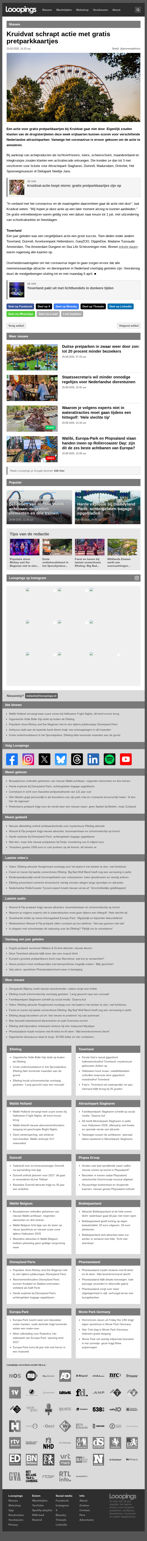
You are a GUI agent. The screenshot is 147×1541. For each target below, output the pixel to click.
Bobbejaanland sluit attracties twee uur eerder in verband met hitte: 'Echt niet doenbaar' (105, 1239)
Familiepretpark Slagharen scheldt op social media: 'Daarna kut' (47, 999)
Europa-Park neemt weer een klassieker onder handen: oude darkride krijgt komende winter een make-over (40, 1324)
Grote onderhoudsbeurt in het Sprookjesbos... (55, 562)
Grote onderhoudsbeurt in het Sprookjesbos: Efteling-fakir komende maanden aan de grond (64, 735)
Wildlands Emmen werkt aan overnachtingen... (119, 562)
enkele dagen (128, 247)
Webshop (82, 9)
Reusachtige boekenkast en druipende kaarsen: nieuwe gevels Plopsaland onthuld (108, 1187)
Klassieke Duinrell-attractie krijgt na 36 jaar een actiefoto (39, 1187)
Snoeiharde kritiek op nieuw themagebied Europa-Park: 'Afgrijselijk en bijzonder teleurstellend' (66, 918)
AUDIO (50, 428)
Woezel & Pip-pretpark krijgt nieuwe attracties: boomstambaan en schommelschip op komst (64, 831)
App (11, 1510)
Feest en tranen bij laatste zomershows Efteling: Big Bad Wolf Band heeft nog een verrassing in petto (70, 872)
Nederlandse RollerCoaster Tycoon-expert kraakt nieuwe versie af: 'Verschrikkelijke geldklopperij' (67, 888)
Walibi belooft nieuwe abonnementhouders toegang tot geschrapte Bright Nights (38, 1127)
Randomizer (16, 1515)
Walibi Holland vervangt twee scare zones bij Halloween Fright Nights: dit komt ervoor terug (64, 713)
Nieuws (47, 9)
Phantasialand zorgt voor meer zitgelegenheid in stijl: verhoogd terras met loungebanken (107, 1293)
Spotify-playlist (42, 1510)
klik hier (59, 470)
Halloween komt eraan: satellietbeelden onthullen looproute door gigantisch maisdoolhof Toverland (106, 1075)
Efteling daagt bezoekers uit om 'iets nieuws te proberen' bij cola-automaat (54, 1015)
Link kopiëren (72, 313)
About (116, 9)
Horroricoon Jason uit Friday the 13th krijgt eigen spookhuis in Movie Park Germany (108, 1322)
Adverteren (86, 1519)
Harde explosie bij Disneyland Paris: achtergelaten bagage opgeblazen (106, 508)
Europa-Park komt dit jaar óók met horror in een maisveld (39, 1349)
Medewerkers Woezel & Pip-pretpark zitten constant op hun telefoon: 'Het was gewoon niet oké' (67, 923)
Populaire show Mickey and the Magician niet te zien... (24, 562)
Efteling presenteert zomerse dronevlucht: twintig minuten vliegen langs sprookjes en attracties (66, 882)
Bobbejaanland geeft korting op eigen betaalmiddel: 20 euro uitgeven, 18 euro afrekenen (106, 1225)
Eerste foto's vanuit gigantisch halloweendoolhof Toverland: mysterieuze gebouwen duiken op (107, 1061)
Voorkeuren (100, 9)
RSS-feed (38, 1515)
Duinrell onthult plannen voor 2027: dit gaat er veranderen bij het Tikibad (39, 1177)
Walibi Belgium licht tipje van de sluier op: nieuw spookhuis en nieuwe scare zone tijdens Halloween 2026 (38, 1229)
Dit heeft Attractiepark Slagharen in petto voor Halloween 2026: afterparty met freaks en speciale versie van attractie (108, 1125)
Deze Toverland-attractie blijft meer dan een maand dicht (43, 953)
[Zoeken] (138, 9)
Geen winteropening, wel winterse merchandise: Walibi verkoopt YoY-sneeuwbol (34, 1138)
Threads (61, 1519)
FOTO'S (49, 397)
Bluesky (61, 1515)
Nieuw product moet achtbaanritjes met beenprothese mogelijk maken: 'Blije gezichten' (61, 964)
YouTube (38, 1505)
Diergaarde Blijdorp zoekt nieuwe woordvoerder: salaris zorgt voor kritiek (53, 988)
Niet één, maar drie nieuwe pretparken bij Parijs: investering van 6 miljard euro (56, 841)
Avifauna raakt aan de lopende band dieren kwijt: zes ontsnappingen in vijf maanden (60, 729)
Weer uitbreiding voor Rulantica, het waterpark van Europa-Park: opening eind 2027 (38, 1337)
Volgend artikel (129, 325)
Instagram (62, 1505)
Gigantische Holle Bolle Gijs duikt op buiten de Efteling (41, 719)
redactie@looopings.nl (41, 695)
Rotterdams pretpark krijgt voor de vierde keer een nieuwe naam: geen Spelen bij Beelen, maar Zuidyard (72, 806)
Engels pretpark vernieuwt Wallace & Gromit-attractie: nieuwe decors (50, 948)
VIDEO (50, 458)
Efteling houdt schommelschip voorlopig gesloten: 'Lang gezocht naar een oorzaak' (59, 994)
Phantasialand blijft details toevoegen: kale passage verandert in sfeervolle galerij (107, 1281)
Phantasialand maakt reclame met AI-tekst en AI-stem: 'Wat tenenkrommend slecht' (59, 1031)
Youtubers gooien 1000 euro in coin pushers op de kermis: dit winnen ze (52, 847)
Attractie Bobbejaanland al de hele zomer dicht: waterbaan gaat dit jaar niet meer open (109, 1213)
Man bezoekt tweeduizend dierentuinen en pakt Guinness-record (48, 1020)
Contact (84, 1510)
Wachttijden (64, 9)
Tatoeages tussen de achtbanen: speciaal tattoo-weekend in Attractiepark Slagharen (107, 1136)
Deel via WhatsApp (20, 313)
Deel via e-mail (48, 313)
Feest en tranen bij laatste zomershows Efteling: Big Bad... (88, 562)
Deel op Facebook (20, 306)
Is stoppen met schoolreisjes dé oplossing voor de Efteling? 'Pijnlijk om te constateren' (61, 928)
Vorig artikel (16, 325)
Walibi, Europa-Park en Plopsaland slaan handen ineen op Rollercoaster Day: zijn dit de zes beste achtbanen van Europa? (99, 443)
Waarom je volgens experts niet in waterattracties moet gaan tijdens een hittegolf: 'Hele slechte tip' (96, 412)
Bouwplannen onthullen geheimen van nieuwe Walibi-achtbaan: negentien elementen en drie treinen (37, 506)
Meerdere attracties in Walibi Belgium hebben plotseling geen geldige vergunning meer (39, 1243)
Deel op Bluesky (66, 306)
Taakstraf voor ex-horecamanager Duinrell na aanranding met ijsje (38, 1167)
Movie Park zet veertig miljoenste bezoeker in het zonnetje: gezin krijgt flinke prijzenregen (108, 1343)
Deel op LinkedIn (120, 306)
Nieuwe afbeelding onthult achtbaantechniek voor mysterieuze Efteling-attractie (57, 826)
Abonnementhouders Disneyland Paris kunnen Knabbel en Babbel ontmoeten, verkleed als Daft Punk (36, 1283)
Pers (82, 1515)
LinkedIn (61, 1524)
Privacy (13, 1524)
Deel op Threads (93, 306)
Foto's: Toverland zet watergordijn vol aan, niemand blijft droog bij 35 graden (107, 1086)
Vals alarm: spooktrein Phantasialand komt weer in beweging (45, 969)
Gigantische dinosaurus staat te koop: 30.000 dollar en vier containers (51, 1036)
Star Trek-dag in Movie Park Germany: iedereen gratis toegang (105, 1331)
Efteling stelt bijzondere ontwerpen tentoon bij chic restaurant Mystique (52, 1026)
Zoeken (84, 1505)
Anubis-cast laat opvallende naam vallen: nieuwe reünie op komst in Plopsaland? (106, 1167)
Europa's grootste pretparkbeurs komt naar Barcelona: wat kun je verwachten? (56, 958)
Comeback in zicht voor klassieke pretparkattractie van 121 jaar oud (50, 791)
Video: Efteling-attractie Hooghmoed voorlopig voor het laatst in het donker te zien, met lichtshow (67, 866)
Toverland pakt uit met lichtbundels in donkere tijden (70, 288)
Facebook (62, 1500)
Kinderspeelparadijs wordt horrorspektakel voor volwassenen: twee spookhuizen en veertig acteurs (69, 877)
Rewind (37, 1519)
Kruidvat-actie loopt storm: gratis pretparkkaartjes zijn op (74, 186)
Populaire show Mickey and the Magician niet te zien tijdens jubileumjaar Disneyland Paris (63, 724)
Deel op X (44, 306)
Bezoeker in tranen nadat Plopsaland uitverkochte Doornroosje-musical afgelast (107, 1177)
